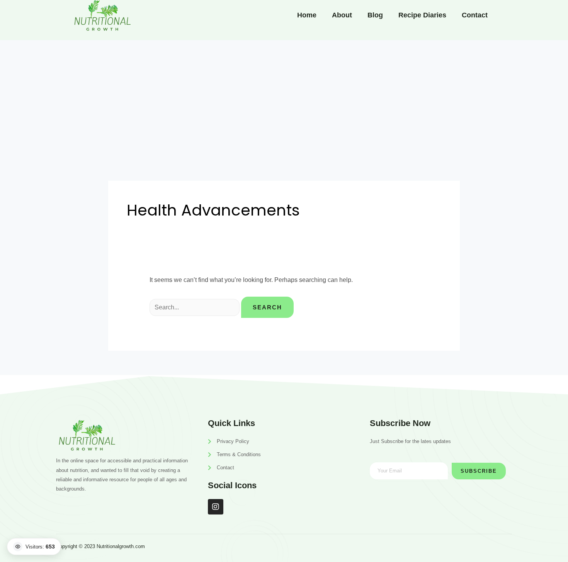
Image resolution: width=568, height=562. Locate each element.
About (342, 15)
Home (306, 15)
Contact (475, 15)
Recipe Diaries (422, 15)
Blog (375, 15)
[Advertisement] (284, 98)
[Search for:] (195, 307)
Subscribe (479, 471)
